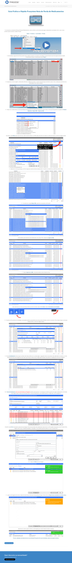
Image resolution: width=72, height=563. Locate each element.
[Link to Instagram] (65, 2)
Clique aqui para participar (10, 559)
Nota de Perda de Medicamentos (10, 6)
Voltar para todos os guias (9, 543)
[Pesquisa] (61, 2)
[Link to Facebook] (67, 2)
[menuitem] (29, 2)
